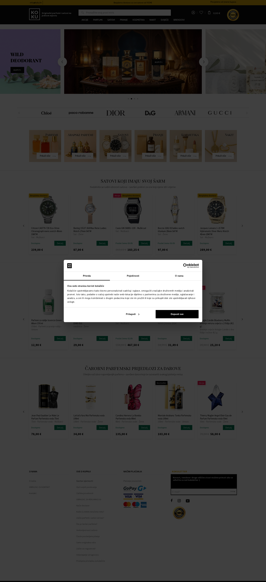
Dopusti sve (177, 314)
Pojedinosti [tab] (133, 275)
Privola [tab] (87, 275)
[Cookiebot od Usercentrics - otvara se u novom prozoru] (185, 265)
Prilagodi (131, 314)
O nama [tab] (179, 275)
